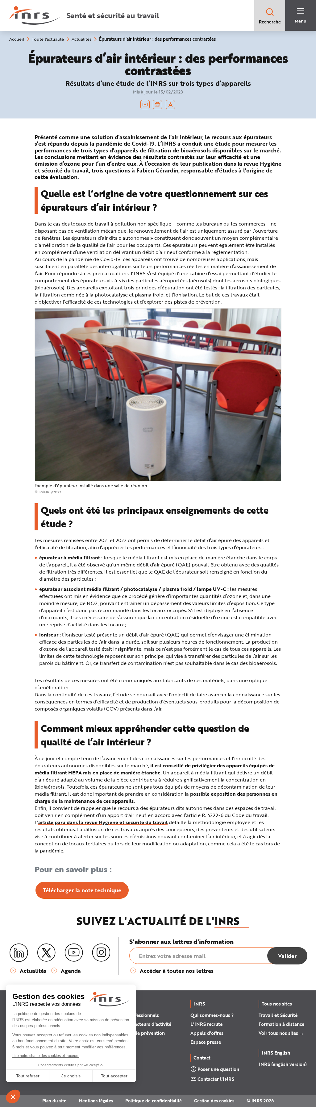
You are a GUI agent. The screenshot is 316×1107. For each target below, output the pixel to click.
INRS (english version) (283, 1064)
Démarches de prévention (137, 1033)
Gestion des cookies (214, 1100)
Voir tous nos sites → (281, 1033)
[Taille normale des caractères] (170, 104)
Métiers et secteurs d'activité (140, 1024)
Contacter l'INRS (216, 1079)
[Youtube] (73, 952)
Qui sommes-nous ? (212, 1015)
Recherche (270, 22)
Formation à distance (281, 1024)
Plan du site (54, 1100)
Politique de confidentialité (153, 1100)
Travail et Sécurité (278, 1015)
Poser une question (218, 1069)
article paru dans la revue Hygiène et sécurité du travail (103, 822)
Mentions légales (96, 1100)
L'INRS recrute (206, 1024)
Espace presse (205, 1042)
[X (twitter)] (46, 952)
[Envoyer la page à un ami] (145, 104)
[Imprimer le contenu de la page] (157, 105)
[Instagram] (101, 952)
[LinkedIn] (19, 953)
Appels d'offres (206, 1033)
